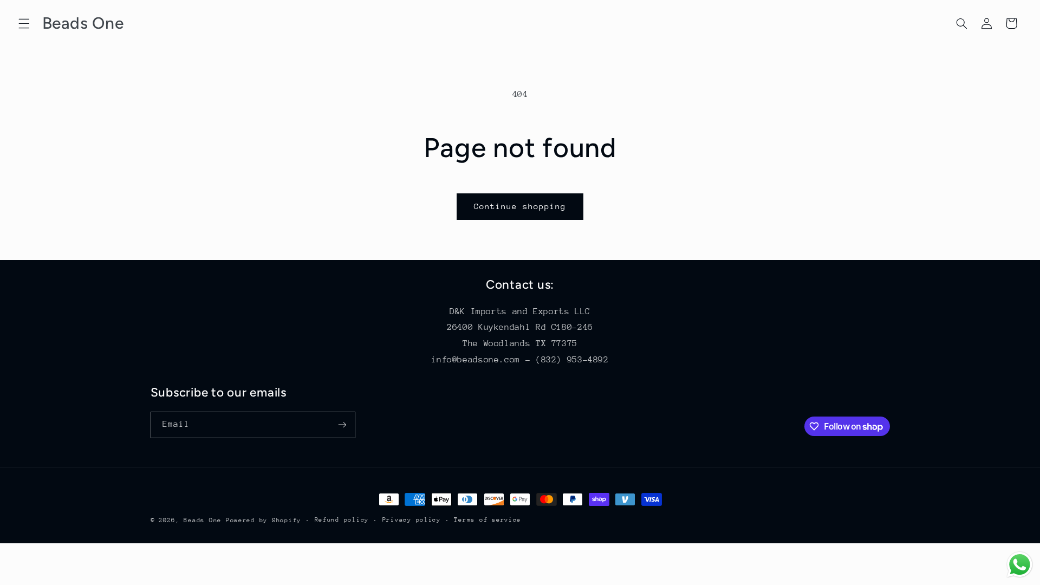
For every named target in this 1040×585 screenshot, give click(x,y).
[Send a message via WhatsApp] (1020, 565)
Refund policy (342, 519)
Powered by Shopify (263, 520)
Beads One (203, 520)
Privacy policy (411, 519)
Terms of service (487, 519)
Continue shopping (520, 206)
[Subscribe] (341, 425)
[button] (23, 23)
